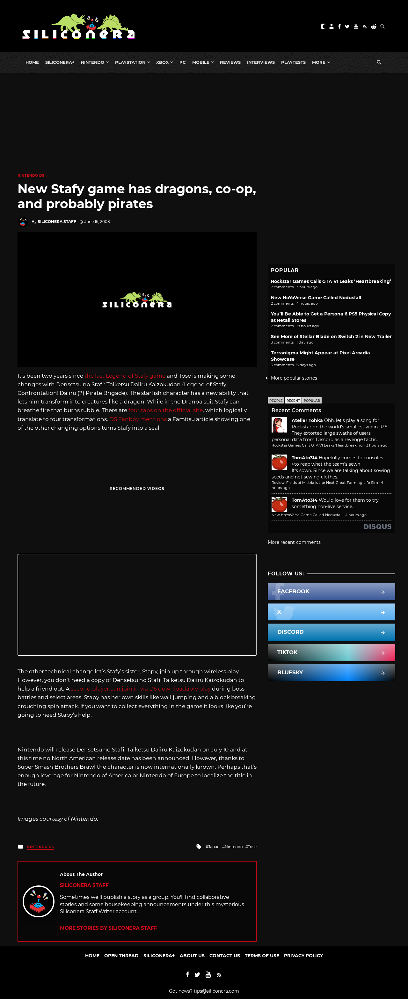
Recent (293, 401)
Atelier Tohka (307, 420)
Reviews (230, 62)
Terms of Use (262, 955)
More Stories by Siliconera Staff (108, 928)
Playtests (293, 62)
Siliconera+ (60, 62)
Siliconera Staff (57, 221)
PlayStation (130, 62)
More (318, 62)
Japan (214, 846)
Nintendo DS (31, 176)
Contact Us (224, 955)
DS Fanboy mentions (138, 419)
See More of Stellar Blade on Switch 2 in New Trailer (331, 336)
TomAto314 (304, 458)
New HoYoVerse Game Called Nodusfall (316, 297)
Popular (312, 401)
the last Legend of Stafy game (124, 376)
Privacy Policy (303, 955)
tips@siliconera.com (216, 991)
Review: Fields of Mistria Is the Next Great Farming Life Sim (325, 482)
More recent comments (294, 542)
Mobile (200, 62)
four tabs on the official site (165, 410)
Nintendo (92, 62)
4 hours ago (356, 515)
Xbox (162, 62)
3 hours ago (376, 445)
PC (182, 62)
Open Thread (121, 955)
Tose (252, 846)
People (276, 401)
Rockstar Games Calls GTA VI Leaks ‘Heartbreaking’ (331, 281)
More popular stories (294, 378)
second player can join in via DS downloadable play (141, 688)
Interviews (261, 62)
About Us (192, 955)
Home (32, 62)
